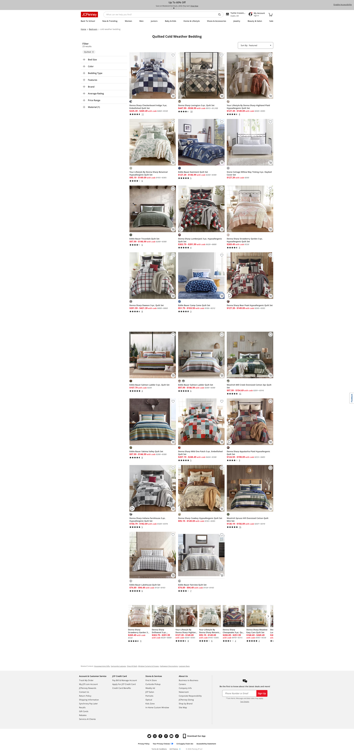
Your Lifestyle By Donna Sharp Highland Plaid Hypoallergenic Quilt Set (248, 106)
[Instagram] (155, 736)
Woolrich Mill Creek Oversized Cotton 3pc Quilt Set (249, 386)
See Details (244, 701)
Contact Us (84, 692)
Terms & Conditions (159, 749)
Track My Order (86, 680)
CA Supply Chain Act (184, 744)
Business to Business (188, 680)
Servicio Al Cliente (87, 719)
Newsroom (184, 692)
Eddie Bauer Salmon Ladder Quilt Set (195, 384)
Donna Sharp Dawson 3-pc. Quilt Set (146, 305)
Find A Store (151, 680)
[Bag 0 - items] (270, 14)
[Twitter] (149, 736)
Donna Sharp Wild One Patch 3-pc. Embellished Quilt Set (200, 452)
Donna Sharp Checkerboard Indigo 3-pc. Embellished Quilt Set (148, 106)
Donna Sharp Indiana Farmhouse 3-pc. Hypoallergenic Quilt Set (147, 519)
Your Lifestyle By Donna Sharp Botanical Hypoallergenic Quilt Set (148, 173)
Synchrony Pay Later (88, 703)
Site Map (183, 707)
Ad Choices (174, 749)
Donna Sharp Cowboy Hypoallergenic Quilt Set (200, 518)
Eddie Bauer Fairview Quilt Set (192, 584)
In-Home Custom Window (157, 707)
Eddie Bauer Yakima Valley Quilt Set (146, 451)
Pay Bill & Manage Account (124, 680)
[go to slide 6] (183, 8)
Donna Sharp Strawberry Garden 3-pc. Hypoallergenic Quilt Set (245, 240)
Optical (148, 699)
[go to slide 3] (176, 8)
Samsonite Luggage (118, 666)
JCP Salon (149, 692)
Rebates (83, 715)
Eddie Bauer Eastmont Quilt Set (193, 172)
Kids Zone (150, 703)
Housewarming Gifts (102, 666)
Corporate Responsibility (190, 695)
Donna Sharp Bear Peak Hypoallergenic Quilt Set (250, 305)
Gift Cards (83, 711)
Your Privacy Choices (161, 744)
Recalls (82, 707)
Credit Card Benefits (121, 688)
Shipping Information (89, 699)
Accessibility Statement (206, 744)
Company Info (185, 688)
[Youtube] (172, 736)
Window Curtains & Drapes (148, 666)
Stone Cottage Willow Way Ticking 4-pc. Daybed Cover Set (249, 173)
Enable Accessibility (343, 4)
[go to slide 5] (181, 8)
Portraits (149, 695)
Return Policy (85, 695)
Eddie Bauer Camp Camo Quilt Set (194, 305)
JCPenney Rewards (87, 688)
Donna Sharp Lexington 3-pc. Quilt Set (196, 105)
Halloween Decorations (169, 666)
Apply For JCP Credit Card (124, 684)
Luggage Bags (184, 666)
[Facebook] (160, 736)
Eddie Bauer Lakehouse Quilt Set (144, 584)
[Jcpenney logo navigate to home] (89, 14)
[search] (220, 14)
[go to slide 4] (178, 8)
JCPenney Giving (186, 699)
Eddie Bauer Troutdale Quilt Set (144, 238)
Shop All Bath (132, 666)
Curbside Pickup (153, 684)
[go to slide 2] (174, 8)
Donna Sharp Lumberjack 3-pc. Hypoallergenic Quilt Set (200, 240)
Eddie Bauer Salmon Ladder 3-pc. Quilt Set (149, 384)
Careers (182, 684)
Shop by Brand (185, 703)
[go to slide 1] (171, 8)
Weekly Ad (150, 688)
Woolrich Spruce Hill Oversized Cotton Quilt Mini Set (247, 519)
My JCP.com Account (88, 684)
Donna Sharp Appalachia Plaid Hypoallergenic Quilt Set (248, 452)
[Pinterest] (166, 736)
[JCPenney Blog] (177, 736)
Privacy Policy (143, 744)
